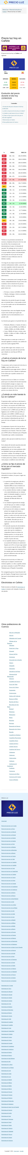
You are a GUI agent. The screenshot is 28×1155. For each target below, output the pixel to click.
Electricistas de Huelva (6, 1052)
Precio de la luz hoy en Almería (8, 838)
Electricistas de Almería (6, 997)
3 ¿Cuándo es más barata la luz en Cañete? (13, 113)
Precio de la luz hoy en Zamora (8, 977)
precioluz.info (14, 2)
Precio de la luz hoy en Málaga (8, 923)
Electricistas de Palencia (6, 1098)
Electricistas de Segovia (6, 1110)
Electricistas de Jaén (5, 1061)
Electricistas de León (6, 1070)
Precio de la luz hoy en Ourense (8, 935)
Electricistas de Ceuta (6, 1028)
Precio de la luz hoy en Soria (7, 956)
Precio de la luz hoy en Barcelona (9, 850)
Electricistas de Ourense (6, 1095)
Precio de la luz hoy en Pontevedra (9, 941)
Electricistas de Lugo (6, 1076)
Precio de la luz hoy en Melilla (8, 926)
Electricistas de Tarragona (7, 1119)
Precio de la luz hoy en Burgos (8, 853)
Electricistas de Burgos (6, 1013)
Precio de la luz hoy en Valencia (8, 968)
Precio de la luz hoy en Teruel (8, 962)
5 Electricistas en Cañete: (8, 120)
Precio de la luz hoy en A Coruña (8, 825)
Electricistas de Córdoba (6, 1034)
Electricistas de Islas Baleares (8, 1058)
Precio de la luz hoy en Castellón (8, 865)
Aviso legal (4, 821)
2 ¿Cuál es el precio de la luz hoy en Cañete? (13, 111)
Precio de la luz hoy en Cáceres (8, 856)
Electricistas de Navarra (6, 1092)
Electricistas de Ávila (6, 1003)
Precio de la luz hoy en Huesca (8, 895)
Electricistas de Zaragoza (7, 1140)
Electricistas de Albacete (6, 991)
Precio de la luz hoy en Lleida (8, 914)
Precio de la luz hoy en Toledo (8, 965)
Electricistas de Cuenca (6, 1037)
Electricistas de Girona (6, 1040)
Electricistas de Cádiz (6, 1019)
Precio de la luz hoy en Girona (8, 880)
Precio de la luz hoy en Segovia (8, 950)
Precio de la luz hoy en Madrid (8, 920)
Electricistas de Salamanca (7, 1104)
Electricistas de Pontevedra (7, 1101)
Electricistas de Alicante (6, 994)
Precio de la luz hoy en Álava (8, 829)
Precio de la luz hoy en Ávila (8, 844)
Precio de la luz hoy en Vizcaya (8, 974)
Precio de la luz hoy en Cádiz (8, 859)
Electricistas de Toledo (6, 1125)
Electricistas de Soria (6, 1116)
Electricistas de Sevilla (6, 1113)
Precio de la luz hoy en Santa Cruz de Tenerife (11, 947)
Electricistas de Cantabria (7, 1022)
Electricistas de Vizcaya (6, 1134)
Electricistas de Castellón (7, 1025)
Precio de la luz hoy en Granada (8, 883)
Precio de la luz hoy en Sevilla (8, 953)
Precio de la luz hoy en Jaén (7, 901)
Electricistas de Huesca (6, 1055)
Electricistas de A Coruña (7, 985)
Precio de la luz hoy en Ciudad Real (9, 871)
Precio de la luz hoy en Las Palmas (9, 908)
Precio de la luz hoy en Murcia (8, 929)
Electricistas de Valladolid (7, 1131)
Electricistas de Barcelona (7, 1010)
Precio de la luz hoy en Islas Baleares (9, 898)
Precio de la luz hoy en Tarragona (9, 959)
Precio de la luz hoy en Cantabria (8, 862)
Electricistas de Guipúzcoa (7, 1049)
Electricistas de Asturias (6, 1000)
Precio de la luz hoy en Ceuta (8, 868)
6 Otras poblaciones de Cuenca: (10, 122)
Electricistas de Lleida (6, 1073)
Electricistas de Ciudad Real (7, 1031)
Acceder (21, 1151)
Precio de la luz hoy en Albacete (8, 832)
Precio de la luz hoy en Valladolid (9, 971)
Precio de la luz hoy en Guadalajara (9, 886)
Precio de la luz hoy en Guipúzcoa (9, 889)
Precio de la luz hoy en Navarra (8, 932)
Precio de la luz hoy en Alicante (8, 835)
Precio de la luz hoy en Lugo (8, 917)
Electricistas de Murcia (6, 1089)
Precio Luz (5, 9)
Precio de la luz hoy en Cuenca (8, 877)
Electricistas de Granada (6, 1043)
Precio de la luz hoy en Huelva (8, 892)
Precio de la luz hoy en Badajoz (8, 847)
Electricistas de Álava (6, 988)
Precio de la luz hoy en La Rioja (8, 904)
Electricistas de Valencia (6, 1128)
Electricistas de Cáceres (6, 1016)
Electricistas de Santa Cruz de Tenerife (10, 1107)
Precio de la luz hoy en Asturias (8, 841)
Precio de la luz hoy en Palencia (8, 938)
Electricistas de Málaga (6, 1082)
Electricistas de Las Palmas (7, 1067)
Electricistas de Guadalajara (7, 1046)
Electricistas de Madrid (6, 1079)
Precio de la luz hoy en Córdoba (8, 874)
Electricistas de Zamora (6, 1137)
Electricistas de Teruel (6, 1122)
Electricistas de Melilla (6, 1085)
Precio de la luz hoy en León (7, 911)
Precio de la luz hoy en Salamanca (9, 944)
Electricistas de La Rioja (6, 1064)
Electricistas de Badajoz (6, 1006)
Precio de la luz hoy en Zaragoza (8, 980)
